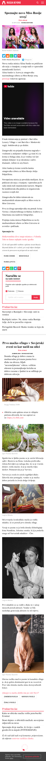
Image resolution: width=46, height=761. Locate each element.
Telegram (28, 60)
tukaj (11, 758)
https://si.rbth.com (15, 418)
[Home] (3, 2)
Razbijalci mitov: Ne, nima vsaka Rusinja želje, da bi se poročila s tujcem (21, 320)
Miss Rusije (24, 256)
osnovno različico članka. (23, 739)
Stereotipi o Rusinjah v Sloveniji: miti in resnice (20, 313)
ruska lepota (9, 262)
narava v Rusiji (28, 697)
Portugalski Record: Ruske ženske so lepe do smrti (23, 328)
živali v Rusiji (10, 702)
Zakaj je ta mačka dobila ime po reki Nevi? (20, 693)
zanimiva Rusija (11, 697)
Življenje (23, 20)
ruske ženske (9, 256)
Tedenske (11, 291)
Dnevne (21, 291)
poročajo (6, 79)
